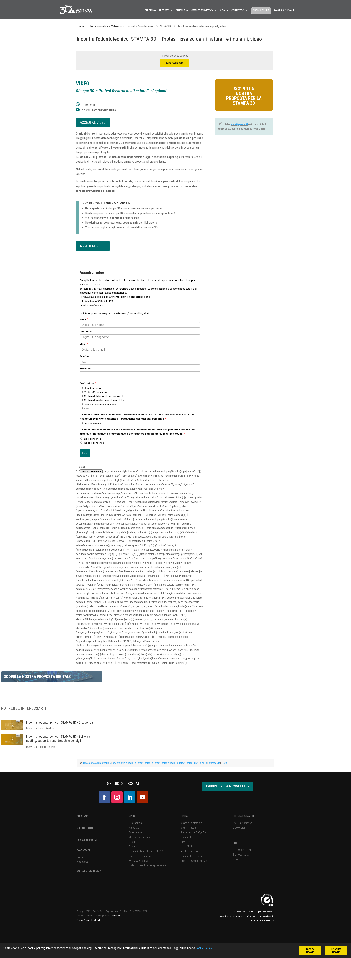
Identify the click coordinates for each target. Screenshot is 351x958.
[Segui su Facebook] (104, 797)
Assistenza (82, 861)
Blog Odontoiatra (242, 854)
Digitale (180, 10)
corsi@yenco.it (239, 124)
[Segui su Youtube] (142, 797)
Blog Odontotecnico (243, 849)
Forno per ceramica (138, 860)
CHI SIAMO (82, 816)
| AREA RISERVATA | (87, 840)
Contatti (81, 857)
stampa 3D (214, 762)
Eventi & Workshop (242, 822)
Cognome (86, 331)
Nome (84, 319)
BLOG (235, 843)
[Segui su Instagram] (117, 797)
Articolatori (134, 827)
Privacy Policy (83, 920)
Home (81, 26)
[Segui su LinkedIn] (129, 797)
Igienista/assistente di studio (100, 404)
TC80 (224, 762)
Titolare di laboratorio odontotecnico (104, 396)
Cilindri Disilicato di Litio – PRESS (146, 851)
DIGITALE (185, 816)
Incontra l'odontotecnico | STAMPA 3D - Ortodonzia (59, 722)
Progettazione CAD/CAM (193, 832)
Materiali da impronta (139, 837)
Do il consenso (92, 423)
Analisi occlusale (189, 851)
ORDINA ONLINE (261, 10)
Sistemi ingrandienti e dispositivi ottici (148, 865)
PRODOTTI (134, 816)
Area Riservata (285, 10)
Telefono (85, 356)
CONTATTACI (83, 850)
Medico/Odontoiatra (95, 392)
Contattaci (237, 10)
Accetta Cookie (174, 63)
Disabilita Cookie (336, 950)
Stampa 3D (186, 837)
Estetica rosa (135, 832)
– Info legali (95, 920)
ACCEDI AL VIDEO (93, 122)
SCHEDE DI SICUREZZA (89, 870)
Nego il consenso (94, 442)
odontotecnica (142, 762)
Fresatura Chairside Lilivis (194, 860)
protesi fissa (200, 762)
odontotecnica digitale (163, 762)
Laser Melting (187, 846)
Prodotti (164, 10)
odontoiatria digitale (122, 762)
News (235, 859)
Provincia (86, 368)
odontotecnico (185, 762)
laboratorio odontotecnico (97, 762)
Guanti (132, 841)
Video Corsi (117, 26)
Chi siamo (150, 10)
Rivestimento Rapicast (140, 856)
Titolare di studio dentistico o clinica (104, 400)
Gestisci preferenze (91, 471)
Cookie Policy (204, 948)
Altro (86, 408)
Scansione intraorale (191, 822)
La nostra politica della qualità (261, 920)
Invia (85, 453)
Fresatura (186, 841)
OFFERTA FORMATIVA (243, 816)
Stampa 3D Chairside (191, 856)
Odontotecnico (92, 388)
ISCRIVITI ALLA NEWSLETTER (227, 786)
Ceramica (133, 846)
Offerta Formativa (202, 10)
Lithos (117, 915)
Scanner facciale (189, 827)
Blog (222, 10)
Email (84, 343)
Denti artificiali (136, 822)
